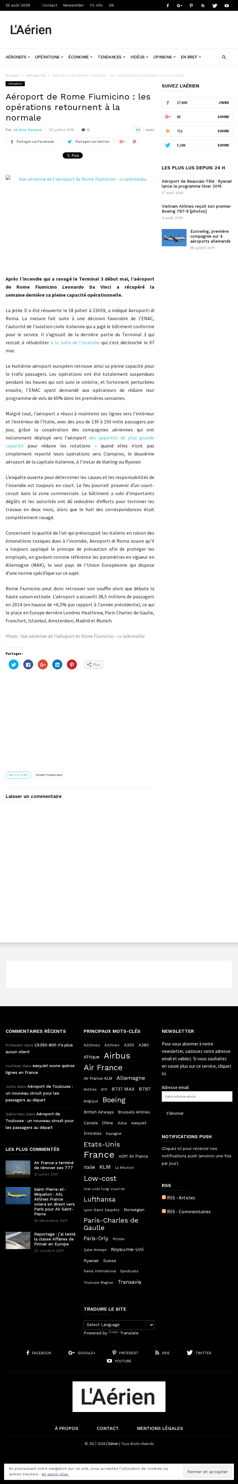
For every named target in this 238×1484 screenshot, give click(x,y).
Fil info (96, 5)
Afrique (91, 1057)
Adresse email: (175, 1087)
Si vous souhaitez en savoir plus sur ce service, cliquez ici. (196, 1066)
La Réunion (124, 1168)
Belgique (91, 1101)
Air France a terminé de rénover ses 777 (54, 1165)
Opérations (47, 57)
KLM (105, 1167)
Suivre (223, 117)
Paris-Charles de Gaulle (111, 1224)
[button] (223, 56)
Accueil (12, 75)
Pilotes (119, 1239)
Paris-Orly (96, 1238)
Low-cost (100, 1178)
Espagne (113, 1133)
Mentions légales (160, 1428)
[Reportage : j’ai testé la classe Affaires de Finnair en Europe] (18, 1240)
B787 (145, 1089)
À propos (66, 1428)
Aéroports (36, 75)
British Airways (99, 1111)
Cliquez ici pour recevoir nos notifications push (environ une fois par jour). (196, 1156)
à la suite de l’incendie (75, 342)
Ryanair (91, 1260)
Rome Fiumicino (49, 775)
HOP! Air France (133, 1156)
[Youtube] (226, 5)
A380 (144, 1044)
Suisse (109, 1260)
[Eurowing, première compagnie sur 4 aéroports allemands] (174, 237)
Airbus (117, 1055)
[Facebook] (168, 5)
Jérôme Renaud (27, 130)
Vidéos (137, 57)
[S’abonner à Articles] (164, 1197)
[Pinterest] (191, 5)
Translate (129, 1333)
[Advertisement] (148, 25)
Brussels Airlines (134, 1112)
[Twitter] (215, 5)
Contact (49, 5)
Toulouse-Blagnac (98, 1283)
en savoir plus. (55, 1474)
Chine (107, 1122)
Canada (91, 1123)
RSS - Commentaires (189, 1211)
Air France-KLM (98, 1078)
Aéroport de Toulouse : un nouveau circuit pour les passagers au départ (39, 1093)
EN (111, 5)
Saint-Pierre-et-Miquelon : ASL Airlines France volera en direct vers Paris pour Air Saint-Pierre (54, 1201)
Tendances (109, 57)
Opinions (162, 57)
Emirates (93, 1133)
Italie (89, 1167)
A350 (129, 1045)
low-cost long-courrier (104, 1189)
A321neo (112, 1045)
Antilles (90, 1089)
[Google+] (179, 5)
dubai (122, 1123)
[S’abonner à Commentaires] (164, 1211)
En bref (189, 57)
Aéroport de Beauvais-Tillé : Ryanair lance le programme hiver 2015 (197, 184)
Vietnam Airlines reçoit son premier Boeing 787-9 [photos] (196, 209)
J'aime (224, 102)
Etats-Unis (102, 1144)
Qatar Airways (95, 1250)
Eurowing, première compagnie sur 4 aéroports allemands (210, 236)
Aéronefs (16, 57)
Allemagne (131, 1078)
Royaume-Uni (127, 1249)
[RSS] (203, 5)
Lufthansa (100, 1199)
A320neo (92, 1045)
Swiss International (100, 1271)
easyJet (139, 1123)
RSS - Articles (181, 1197)
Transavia (129, 1282)
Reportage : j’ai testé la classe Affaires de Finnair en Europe (55, 1239)
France (99, 1154)
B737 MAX (123, 1089)
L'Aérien (112, 1443)
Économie (78, 57)
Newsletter (73, 5)
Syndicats (129, 1271)
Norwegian (134, 1209)
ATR (104, 1090)
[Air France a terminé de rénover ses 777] (18, 1169)
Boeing (114, 1100)
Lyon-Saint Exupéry (101, 1210)
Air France (103, 1067)
